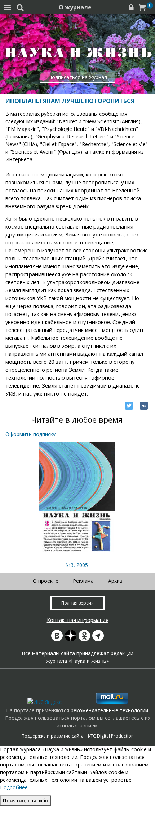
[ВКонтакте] (144, 406)
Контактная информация (77, 619)
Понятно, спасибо (25, 800)
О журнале (75, 7)
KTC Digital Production (111, 736)
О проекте (45, 580)
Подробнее (14, 787)
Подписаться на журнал (77, 77)
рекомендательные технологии (109, 710)
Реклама (83, 580)
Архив (115, 580)
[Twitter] (129, 406)
